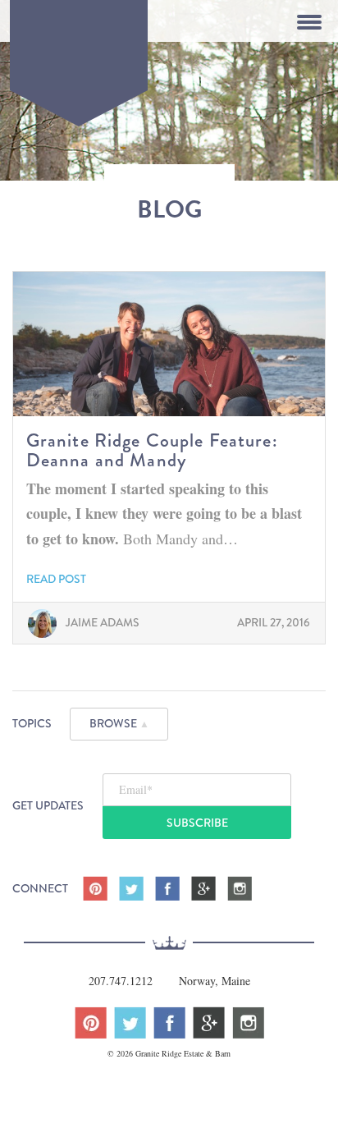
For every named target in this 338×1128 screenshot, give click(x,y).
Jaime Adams (102, 622)
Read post (56, 579)
